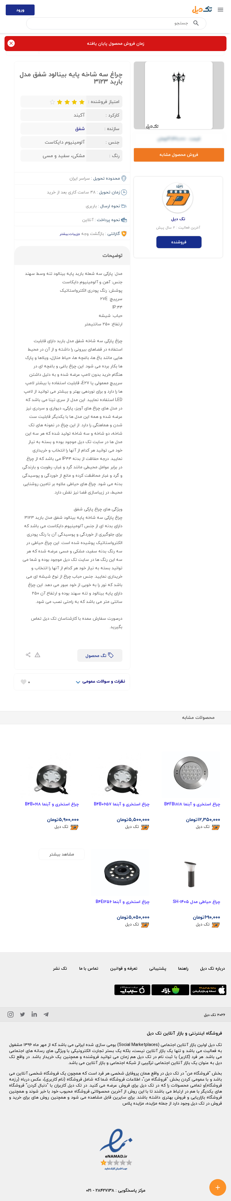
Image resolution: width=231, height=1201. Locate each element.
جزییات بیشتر (70, 234)
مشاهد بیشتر (61, 854)
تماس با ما (88, 968)
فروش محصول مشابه (178, 154)
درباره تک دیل (212, 968)
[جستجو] (196, 24)
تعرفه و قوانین (123, 968)
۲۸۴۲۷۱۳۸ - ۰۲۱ (100, 1190)
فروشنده (178, 242)
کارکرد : (112, 115)
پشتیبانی (157, 968)
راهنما (183, 968)
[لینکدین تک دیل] (34, 1015)
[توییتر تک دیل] (23, 1015)
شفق (80, 128)
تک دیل (203, 827)
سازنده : (111, 128)
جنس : (112, 142)
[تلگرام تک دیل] (46, 1015)
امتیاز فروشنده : (103, 101)
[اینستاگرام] (11, 1015)
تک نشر (60, 968)
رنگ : (114, 156)
